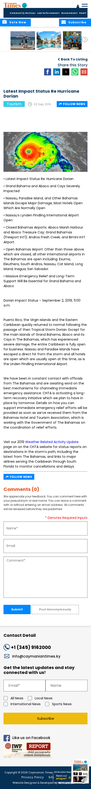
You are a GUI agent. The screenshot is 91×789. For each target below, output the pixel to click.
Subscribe (45, 718)
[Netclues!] (64, 782)
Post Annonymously (55, 609)
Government (69, 13)
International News (25, 704)
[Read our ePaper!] (80, 783)
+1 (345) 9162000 (31, 647)
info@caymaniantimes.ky (36, 656)
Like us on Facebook (31, 737)
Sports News (62, 704)
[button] (22, 40)
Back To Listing (74, 59)
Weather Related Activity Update (52, 442)
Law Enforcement (48, 13)
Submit (17, 609)
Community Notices (22, 13)
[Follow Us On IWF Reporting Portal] (46, 750)
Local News (43, 698)
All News (16, 698)
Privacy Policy (32, 777)
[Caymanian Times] (15, 5)
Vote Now (17, 22)
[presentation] (85, 39)
